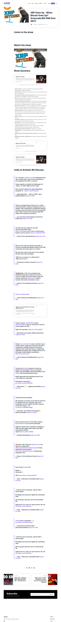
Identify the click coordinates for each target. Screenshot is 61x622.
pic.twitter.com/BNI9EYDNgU (24, 407)
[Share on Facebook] (26, 568)
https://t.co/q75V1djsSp (31, 190)
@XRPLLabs (28, 177)
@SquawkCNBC (20, 324)
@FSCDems (29, 451)
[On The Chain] (31, 24)
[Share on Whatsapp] (31, 568)
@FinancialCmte (20, 451)
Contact (45, 3)
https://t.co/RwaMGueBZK (23, 231)
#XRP (17, 520)
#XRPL (17, 373)
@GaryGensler (35, 444)
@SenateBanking (30, 447)
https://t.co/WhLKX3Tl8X (38, 233)
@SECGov (31, 278)
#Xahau (26, 368)
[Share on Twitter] (29, 568)
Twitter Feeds (52, 618)
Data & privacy (52, 619)
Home (29, 3)
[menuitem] (29, 3)
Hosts (33, 3)
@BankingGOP (19, 447)
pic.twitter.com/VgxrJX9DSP (28, 475)
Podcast (36, 3)
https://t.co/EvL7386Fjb (26, 431)
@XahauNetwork (21, 423)
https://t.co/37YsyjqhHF (35, 329)
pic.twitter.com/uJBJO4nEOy (24, 522)
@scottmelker (25, 344)
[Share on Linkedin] (34, 568)
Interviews (40, 3)
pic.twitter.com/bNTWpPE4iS (24, 383)
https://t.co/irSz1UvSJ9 (22, 354)
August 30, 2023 (20, 334)
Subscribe (52, 3)
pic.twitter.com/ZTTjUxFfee (23, 506)
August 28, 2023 (29, 196)
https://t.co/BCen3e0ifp (22, 294)
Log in (49, 3)
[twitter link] (4, 621)
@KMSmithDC (30, 323)
